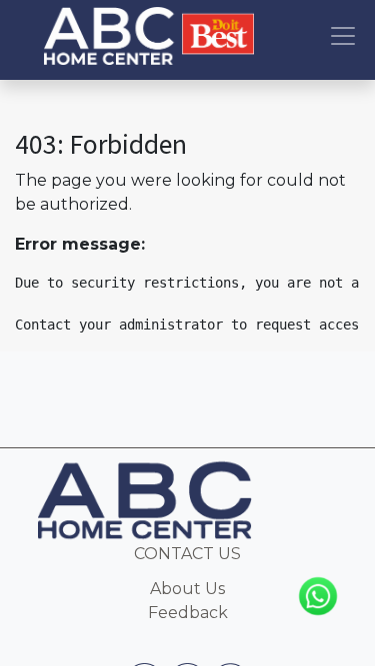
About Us (187, 588)
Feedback (188, 612)
